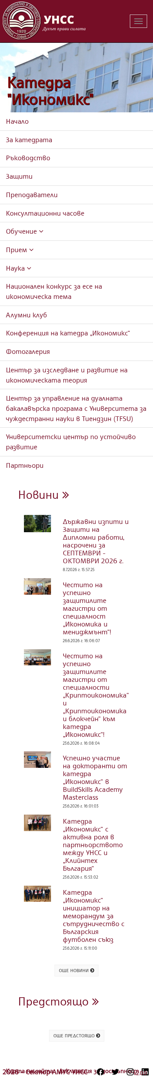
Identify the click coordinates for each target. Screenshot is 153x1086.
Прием (17, 249)
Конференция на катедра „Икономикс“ (68, 332)
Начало (17, 121)
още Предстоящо (74, 1035)
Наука (16, 268)
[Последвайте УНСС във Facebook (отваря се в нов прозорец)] (100, 1072)
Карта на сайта (30, 1071)
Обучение (22, 231)
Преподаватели (32, 194)
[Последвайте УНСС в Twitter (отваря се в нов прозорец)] (115, 1072)
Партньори (25, 465)
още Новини (74, 970)
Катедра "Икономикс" (50, 90)
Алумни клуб (26, 314)
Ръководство (28, 157)
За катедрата (29, 139)
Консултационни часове (45, 213)
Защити (19, 176)
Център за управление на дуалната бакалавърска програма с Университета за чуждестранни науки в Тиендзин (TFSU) (76, 408)
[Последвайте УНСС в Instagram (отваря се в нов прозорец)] (130, 1072)
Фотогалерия (28, 351)
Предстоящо (55, 1001)
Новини (40, 494)
